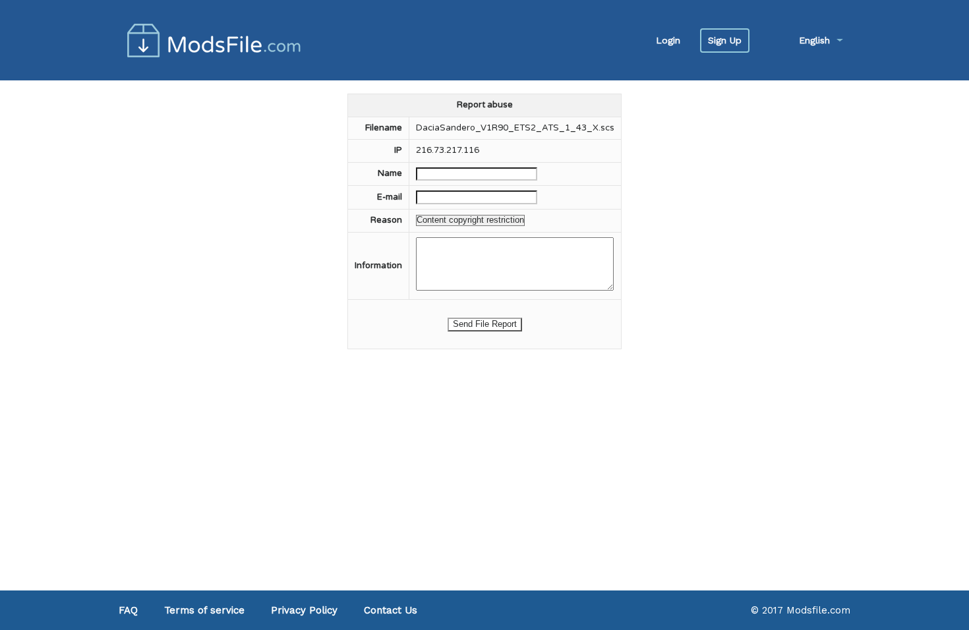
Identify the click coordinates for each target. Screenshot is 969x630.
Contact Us (390, 610)
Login (668, 40)
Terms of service (204, 610)
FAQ (128, 610)
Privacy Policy (304, 610)
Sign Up (725, 40)
